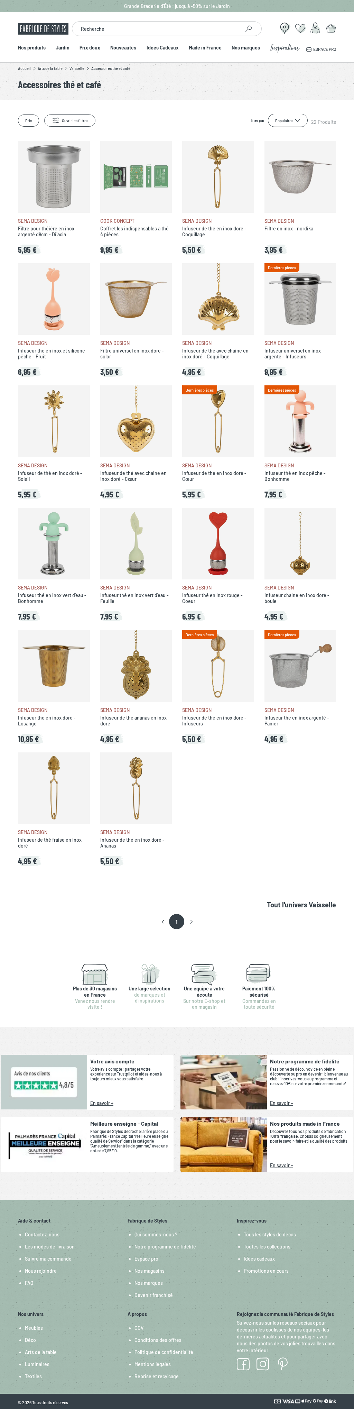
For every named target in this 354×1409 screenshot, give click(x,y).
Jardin (62, 48)
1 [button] (176, 921)
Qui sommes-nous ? (155, 1234)
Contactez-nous (42, 1234)
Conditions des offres (157, 1340)
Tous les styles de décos (270, 1234)
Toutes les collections (267, 1247)
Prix (28, 120)
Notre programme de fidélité (165, 1247)
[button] (163, 922)
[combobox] (156, 29)
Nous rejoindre (41, 1271)
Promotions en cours (266, 1271)
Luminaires (37, 1364)
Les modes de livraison (50, 1247)
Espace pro (146, 1259)
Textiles (33, 1376)
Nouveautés (123, 48)
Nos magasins (149, 1271)
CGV (138, 1328)
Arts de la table (41, 1352)
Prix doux (90, 48)
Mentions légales (152, 1364)
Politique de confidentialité (163, 1352)
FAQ (29, 1283)
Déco (30, 1340)
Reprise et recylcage (156, 1376)
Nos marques (246, 48)
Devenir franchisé (153, 1295)
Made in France (205, 48)
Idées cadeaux (259, 1259)
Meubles (34, 1328)
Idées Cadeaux (163, 48)
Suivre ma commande (48, 1259)
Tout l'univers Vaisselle (301, 904)
